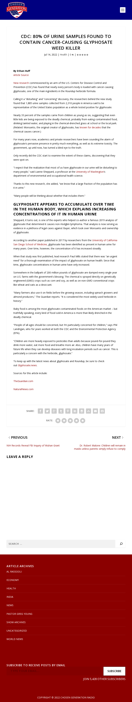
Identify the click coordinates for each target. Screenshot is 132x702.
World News (15, 639)
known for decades (90, 127)
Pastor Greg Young (19, 613)
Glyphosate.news (27, 365)
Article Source (21, 75)
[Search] (121, 544)
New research (21, 83)
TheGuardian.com (23, 381)
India (10, 596)
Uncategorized (17, 630)
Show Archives (16, 622)
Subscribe (114, 671)
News (10, 605)
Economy (13, 580)
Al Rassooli (14, 571)
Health (63, 54)
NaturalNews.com (23, 389)
